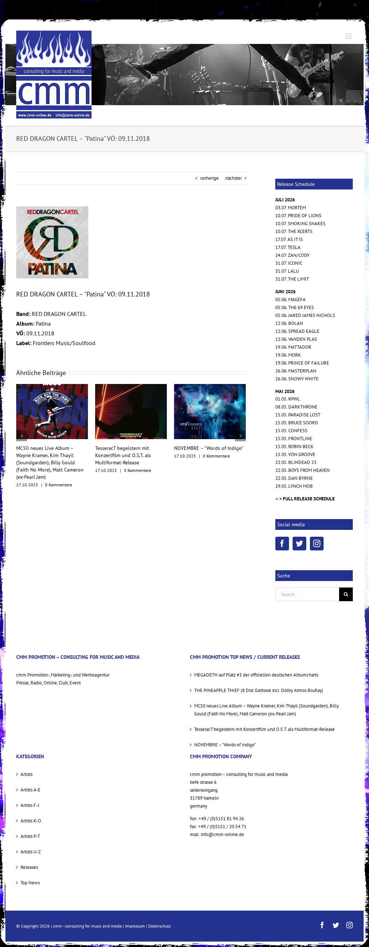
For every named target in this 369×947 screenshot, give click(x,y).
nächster (233, 178)
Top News (30, 883)
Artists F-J (30, 805)
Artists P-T (30, 836)
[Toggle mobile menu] (349, 36)
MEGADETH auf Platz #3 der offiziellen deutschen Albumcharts (205, 455)
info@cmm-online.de (222, 834)
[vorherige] (21, 428)
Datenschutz (159, 926)
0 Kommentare (58, 470)
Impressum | (136, 926)
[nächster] (240, 428)
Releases (29, 867)
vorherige (209, 178)
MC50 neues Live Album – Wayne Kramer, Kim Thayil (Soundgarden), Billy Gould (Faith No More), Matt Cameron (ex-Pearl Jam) (266, 710)
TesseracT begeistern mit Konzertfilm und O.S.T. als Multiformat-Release (44, 455)
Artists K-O (31, 821)
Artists (26, 774)
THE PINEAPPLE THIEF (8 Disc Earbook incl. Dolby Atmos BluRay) (258, 690)
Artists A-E (30, 790)
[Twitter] (299, 543)
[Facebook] (282, 543)
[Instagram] (317, 543)
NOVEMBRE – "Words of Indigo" (129, 448)
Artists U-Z (31, 852)
